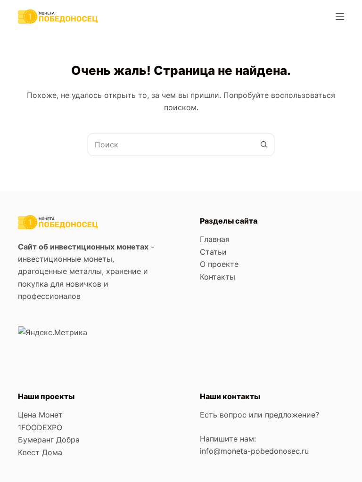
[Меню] (340, 16)
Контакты (217, 276)
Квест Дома (40, 452)
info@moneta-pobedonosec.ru (255, 451)
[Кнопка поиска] (263, 144)
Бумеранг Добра (49, 439)
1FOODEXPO (40, 427)
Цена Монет (40, 414)
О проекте (219, 264)
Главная (215, 239)
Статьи (213, 252)
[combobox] (170, 144)
